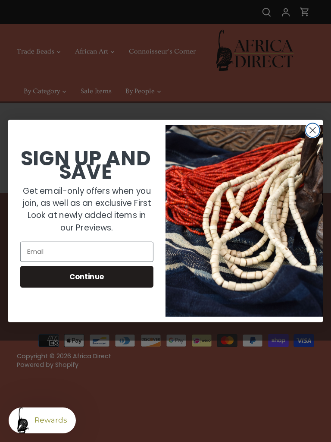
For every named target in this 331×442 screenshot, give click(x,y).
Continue (86, 276)
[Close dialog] (313, 130)
